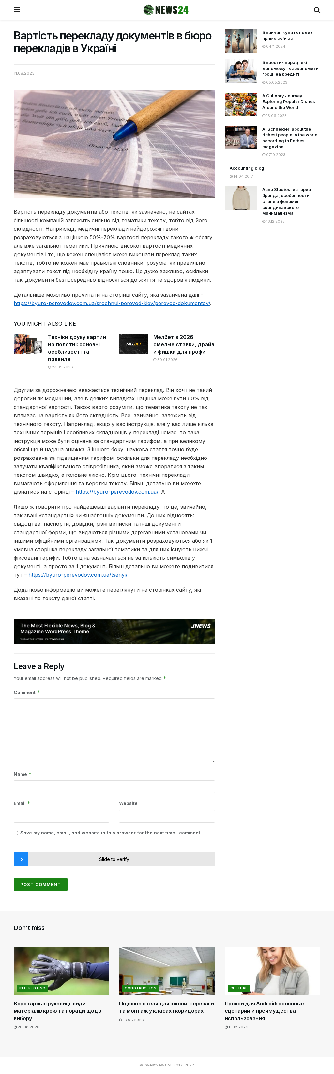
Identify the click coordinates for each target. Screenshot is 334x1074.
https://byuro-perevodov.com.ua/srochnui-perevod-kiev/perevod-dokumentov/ (112, 303)
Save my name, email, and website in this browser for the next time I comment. (111, 832)
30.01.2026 (167, 359)
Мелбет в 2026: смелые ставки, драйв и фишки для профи (183, 344)
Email (22, 803)
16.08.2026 (133, 1020)
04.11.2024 (275, 46)
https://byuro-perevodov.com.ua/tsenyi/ (78, 574)
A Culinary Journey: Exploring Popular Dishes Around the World (288, 101)
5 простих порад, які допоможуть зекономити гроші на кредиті (290, 68)
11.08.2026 (238, 1027)
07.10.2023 (275, 154)
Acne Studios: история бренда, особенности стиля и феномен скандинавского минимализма (286, 201)
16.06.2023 (276, 115)
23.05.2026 (62, 367)
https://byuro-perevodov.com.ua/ (117, 492)
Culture (239, 988)
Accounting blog (247, 168)
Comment (27, 692)
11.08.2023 (24, 73)
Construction (140, 988)
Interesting (32, 988)
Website (128, 803)
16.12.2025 (275, 221)
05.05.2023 (276, 82)
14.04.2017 (243, 176)
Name (23, 774)
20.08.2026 (28, 1027)
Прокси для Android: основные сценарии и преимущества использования (264, 1010)
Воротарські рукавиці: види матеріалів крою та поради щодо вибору (57, 1010)
